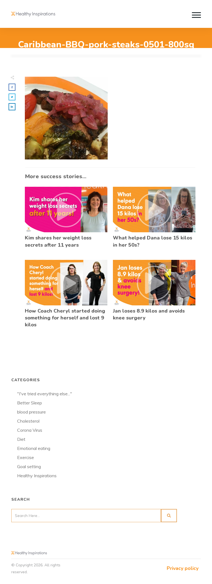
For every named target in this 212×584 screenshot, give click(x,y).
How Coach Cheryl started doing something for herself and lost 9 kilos (66, 297)
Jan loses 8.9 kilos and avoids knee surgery (154, 297)
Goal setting (29, 466)
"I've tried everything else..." (44, 393)
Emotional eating (33, 448)
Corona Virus (29, 430)
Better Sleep (29, 403)
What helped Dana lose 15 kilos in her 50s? (154, 220)
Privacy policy (182, 568)
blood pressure (31, 412)
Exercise (25, 457)
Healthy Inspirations (37, 475)
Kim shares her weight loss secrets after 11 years (66, 220)
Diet (21, 439)
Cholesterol (28, 421)
